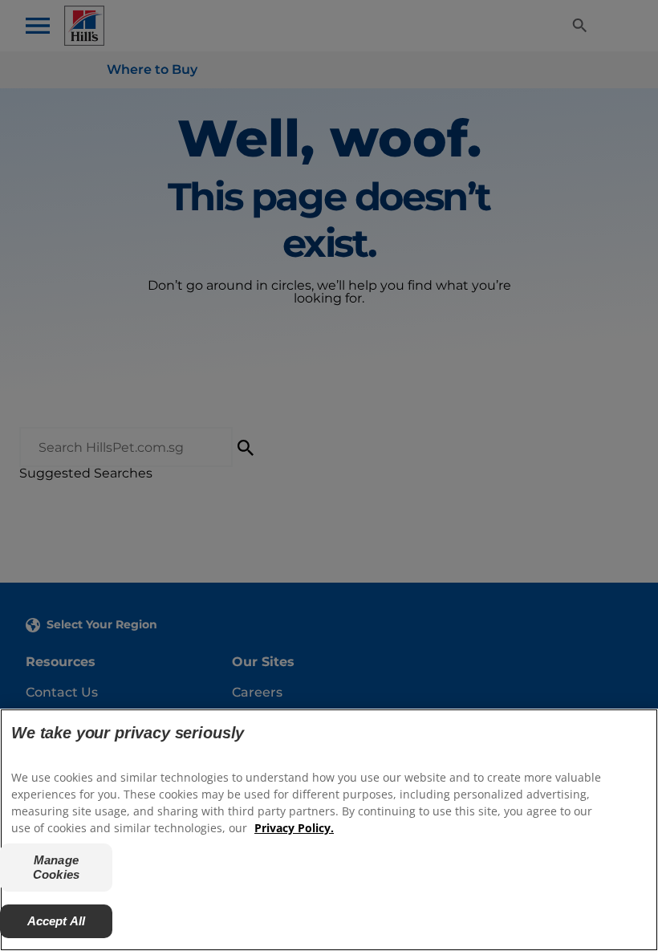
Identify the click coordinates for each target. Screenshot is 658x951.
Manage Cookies (56, 867)
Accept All (56, 921)
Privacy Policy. (294, 827)
